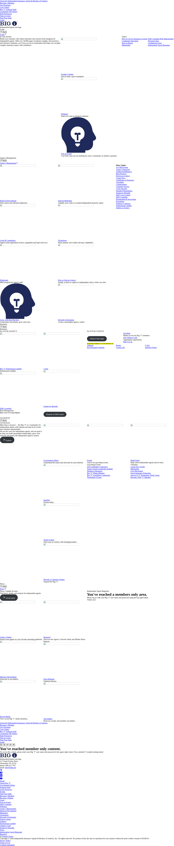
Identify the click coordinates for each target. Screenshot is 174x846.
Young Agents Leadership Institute (100, 469)
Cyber (46, 369)
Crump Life (120, 348)
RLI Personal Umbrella (95, 348)
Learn (2, 35)
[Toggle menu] (9, 745)
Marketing (4, 813)
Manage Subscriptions (8, 677)
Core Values (4, 7)
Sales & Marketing (65, 201)
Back (4, 32)
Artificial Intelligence (124, 172)
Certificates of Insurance (125, 180)
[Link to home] (9, 25)
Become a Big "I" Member (141, 477)
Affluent (90, 345)
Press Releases (49, 679)
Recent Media (5, 717)
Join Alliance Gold (130, 338)
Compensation (121, 184)
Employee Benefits (123, 193)
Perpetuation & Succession (126, 199)
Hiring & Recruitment (8, 201)
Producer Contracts (123, 204)
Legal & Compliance (8, 240)
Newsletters (48, 719)
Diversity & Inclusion (66, 320)
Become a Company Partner (54, 580)
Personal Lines (153, 41)
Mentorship (126, 45)
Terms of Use (5, 843)
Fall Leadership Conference (97, 467)
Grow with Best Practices (9, 320)
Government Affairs (51, 460)
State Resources (6, 14)
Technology (62, 240)
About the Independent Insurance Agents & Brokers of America (24, 1)
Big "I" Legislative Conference (98, 475)
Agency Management (8, 163)
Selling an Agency (123, 208)
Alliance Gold (5, 826)
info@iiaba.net (10, 768)
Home (2, 781)
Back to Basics (127, 43)
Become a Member (7, 3)
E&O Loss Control (123, 195)
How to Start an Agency (67, 280)
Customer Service (122, 187)
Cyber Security (121, 189)
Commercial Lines (155, 43)
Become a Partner (6, 798)
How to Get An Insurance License (134, 39)
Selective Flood (151, 348)
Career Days (120, 178)
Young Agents (49, 540)
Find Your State (6, 18)
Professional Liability (124, 206)
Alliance (3, 821)
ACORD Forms (122, 167)
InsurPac (47, 500)
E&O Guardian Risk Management (161, 39)
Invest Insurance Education (141, 473)
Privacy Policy (5, 841)
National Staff (5, 787)
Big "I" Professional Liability (11, 369)
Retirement (4, 280)
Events (89, 460)
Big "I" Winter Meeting (96, 473)
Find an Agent (5, 16)
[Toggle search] (3, 745)
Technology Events (94, 477)
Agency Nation (5, 637)
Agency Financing (123, 170)
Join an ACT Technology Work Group (145, 475)
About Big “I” (5, 783)
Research (47, 637)
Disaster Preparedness (124, 191)
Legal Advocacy (6, 790)
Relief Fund (135, 460)
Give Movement (137, 471)
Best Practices (121, 174)
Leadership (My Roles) (8, 12)
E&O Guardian (121, 197)
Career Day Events (138, 467)
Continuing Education (130, 41)
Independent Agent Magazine (159, 45)
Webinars (64, 114)
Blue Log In (127, 342)
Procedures (120, 201)
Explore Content (67, 74)
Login (2, 20)
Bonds (118, 345)
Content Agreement (7, 845)
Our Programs (5, 5)
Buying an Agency (123, 176)
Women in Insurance (94, 471)
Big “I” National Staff (8, 10)
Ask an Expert (66, 154)
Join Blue (126, 333)
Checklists (120, 182)
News (2, 589)
